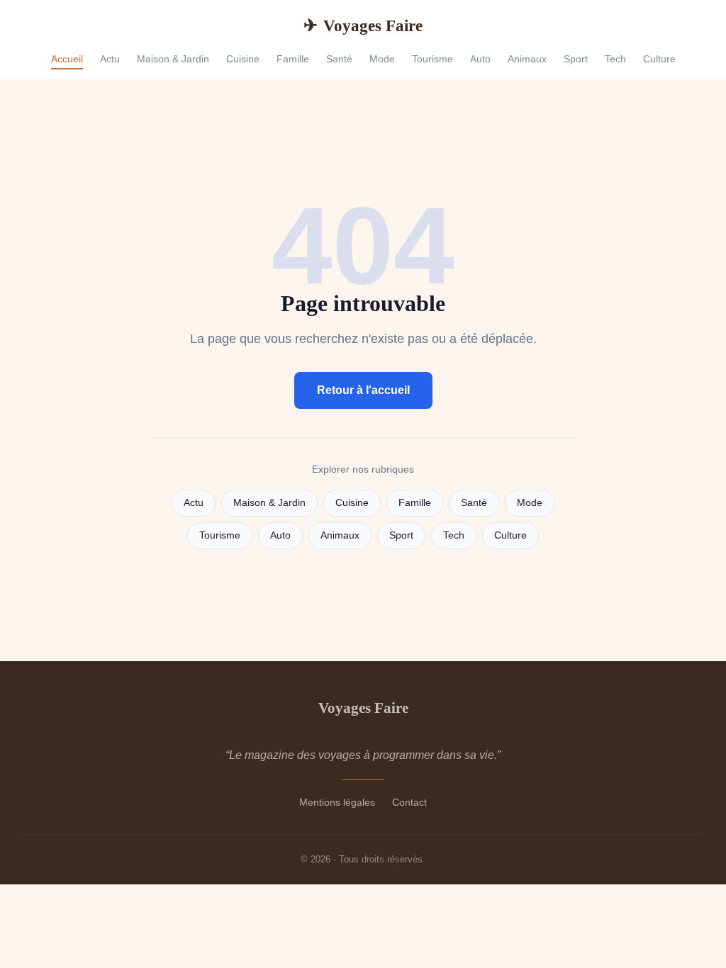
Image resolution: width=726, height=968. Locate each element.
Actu (110, 58)
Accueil (67, 58)
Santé (339, 58)
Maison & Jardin (173, 58)
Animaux (527, 58)
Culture (659, 58)
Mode (382, 58)
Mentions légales (337, 802)
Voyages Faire (363, 25)
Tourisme (432, 58)
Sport (576, 58)
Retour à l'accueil (363, 390)
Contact (409, 802)
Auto (480, 58)
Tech (615, 58)
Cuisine (242, 58)
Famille (293, 58)
